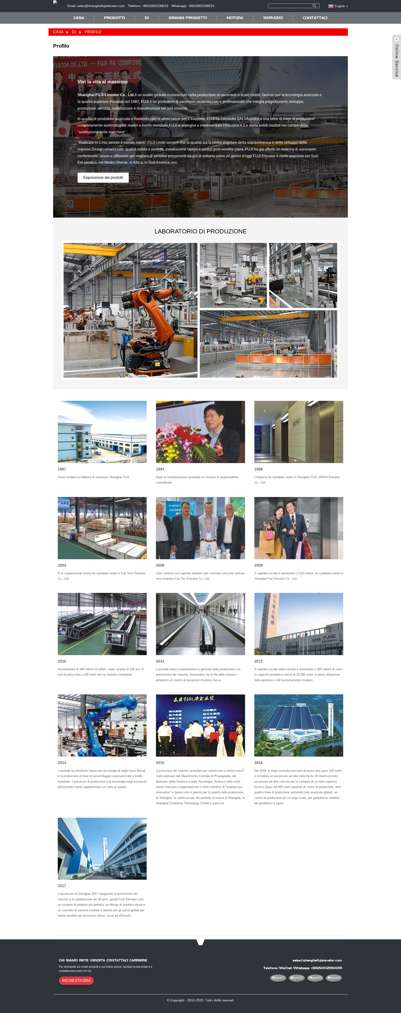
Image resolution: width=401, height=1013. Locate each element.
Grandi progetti (188, 18)
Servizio (273, 18)
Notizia (235, 18)
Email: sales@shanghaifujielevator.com (96, 6)
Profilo (93, 32)
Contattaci (315, 18)
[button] (103, 178)
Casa (79, 18)
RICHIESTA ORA (76, 981)
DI (147, 18)
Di (74, 32)
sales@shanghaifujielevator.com (317, 960)
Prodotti (114, 18)
